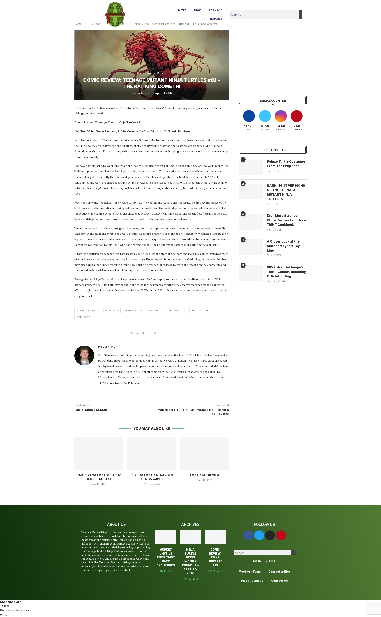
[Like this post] (158, 333)
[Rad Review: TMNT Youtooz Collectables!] (98, 453)
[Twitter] (259, 535)
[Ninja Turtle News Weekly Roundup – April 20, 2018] (190, 537)
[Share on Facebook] (162, 333)
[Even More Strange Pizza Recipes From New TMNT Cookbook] (251, 222)
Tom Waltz (83, 317)
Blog (197, 10)
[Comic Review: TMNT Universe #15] (215, 537)
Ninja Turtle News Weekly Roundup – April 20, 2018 (190, 561)
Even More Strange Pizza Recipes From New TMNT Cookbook (286, 220)
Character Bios (279, 571)
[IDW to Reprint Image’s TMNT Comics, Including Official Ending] (251, 273)
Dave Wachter (110, 310)
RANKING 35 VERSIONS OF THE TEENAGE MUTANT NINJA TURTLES (286, 192)
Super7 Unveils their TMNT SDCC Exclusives (166, 557)
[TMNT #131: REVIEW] (204, 453)
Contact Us (279, 580)
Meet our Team (250, 571)
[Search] (300, 14)
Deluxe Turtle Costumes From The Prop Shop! (286, 164)
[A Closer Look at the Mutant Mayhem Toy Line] (251, 247)
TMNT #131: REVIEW (205, 475)
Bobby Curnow (86, 310)
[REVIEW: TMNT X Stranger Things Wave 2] (151, 453)
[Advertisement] (273, 57)
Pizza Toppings (252, 580)
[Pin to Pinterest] (170, 333)
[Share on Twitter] (166, 333)
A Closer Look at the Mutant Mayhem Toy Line (283, 246)
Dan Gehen (142, 93)
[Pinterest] (281, 535)
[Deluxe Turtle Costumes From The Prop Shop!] (251, 167)
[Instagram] (270, 535)
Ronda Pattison (175, 310)
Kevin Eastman (133, 310)
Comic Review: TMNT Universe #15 (215, 557)
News (182, 10)
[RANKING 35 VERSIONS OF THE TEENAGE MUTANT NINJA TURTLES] (251, 191)
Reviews (216, 19)
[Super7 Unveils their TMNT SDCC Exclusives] (165, 537)
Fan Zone (215, 10)
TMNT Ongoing (200, 310)
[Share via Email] (173, 333)
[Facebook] (248, 535)
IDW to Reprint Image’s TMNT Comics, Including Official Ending (286, 271)
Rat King (154, 310)
